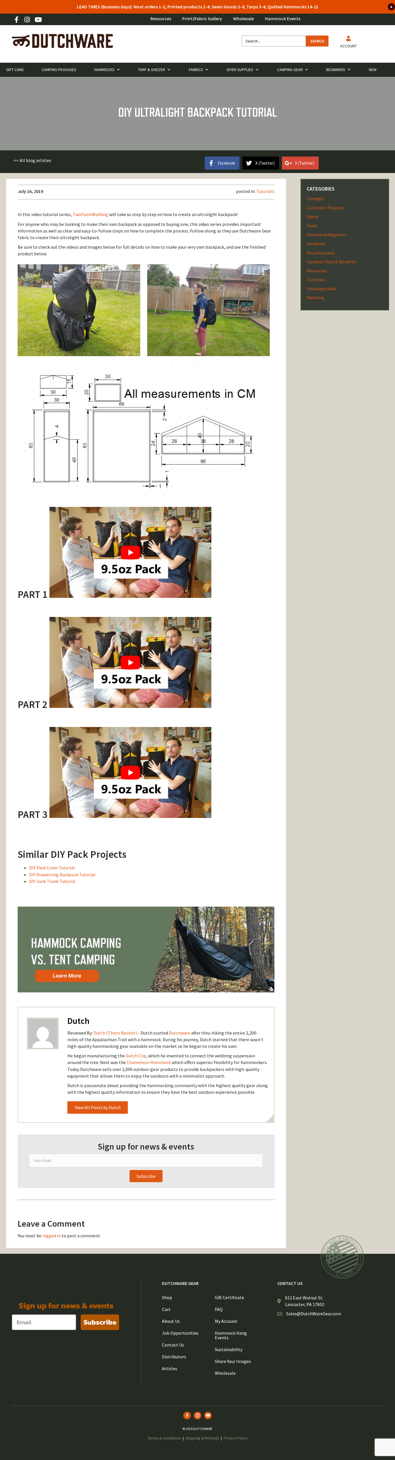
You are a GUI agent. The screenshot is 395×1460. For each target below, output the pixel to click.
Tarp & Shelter (151, 69)
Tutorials (265, 191)
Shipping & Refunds (202, 1438)
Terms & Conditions (164, 1438)
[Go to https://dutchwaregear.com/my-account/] (348, 43)
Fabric (313, 217)
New (372, 69)
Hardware (316, 243)
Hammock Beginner (326, 234)
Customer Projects (325, 208)
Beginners (335, 69)
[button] (32, 160)
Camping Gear (290, 69)
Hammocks (104, 69)
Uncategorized (321, 288)
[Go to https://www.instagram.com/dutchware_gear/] (27, 20)
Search (317, 41)
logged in (51, 1235)
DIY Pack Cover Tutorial (52, 868)
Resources (160, 18)
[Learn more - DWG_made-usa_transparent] (342, 1257)
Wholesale (243, 18)
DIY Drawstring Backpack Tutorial (62, 874)
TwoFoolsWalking (90, 214)
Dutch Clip (135, 1056)
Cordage (315, 198)
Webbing (315, 297)
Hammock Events (282, 18)
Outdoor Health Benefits (331, 262)
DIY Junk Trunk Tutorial (52, 881)
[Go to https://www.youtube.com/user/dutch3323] (38, 20)
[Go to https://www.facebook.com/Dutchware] (16, 20)
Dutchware (179, 1033)
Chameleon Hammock (149, 1062)
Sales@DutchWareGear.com (313, 1313)
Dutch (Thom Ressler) (115, 1033)
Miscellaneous (321, 253)
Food (312, 225)
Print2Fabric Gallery (202, 18)
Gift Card (15, 69)
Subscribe (100, 1322)
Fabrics (196, 69)
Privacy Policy (236, 1438)
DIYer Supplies (240, 69)
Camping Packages (59, 69)
